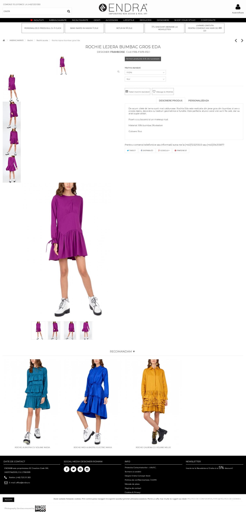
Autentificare (238, 13)
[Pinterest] (80, 469)
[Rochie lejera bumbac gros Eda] (62, 66)
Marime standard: (133, 68)
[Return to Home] (4, 40)
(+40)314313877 (215, 144)
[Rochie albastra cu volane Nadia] (32, 402)
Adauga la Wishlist (164, 92)
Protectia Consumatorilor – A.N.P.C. (140, 467)
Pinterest (181, 150)
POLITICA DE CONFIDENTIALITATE (202, 499)
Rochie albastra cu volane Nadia (32, 447)
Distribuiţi (147, 150)
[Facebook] (67, 469)
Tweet (132, 150)
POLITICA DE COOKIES (230, 499)
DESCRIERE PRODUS (170, 100)
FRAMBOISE (117, 51)
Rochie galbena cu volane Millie (153, 447)
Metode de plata (132, 484)
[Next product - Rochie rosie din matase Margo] (242, 40)
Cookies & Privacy (132, 492)
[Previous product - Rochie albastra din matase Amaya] (237, 40)
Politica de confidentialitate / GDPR (140, 480)
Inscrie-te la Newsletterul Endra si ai (209, 468)
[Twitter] (73, 469)
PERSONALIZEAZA (198, 100)
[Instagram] (87, 469)
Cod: (129, 52)
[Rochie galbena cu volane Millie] (153, 402)
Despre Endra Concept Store (137, 476)
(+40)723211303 (193, 144)
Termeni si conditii (133, 471)
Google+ (164, 150)
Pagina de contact (133, 488)
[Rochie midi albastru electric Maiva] (92, 402)
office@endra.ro (23, 482)
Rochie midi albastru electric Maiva (93, 447)
